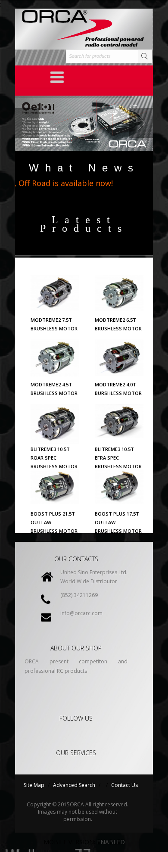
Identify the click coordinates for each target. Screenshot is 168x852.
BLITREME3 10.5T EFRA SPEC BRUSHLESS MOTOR (118, 458)
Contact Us (124, 785)
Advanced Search (74, 785)
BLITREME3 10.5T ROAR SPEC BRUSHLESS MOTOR (54, 458)
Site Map (34, 785)
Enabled (111, 842)
